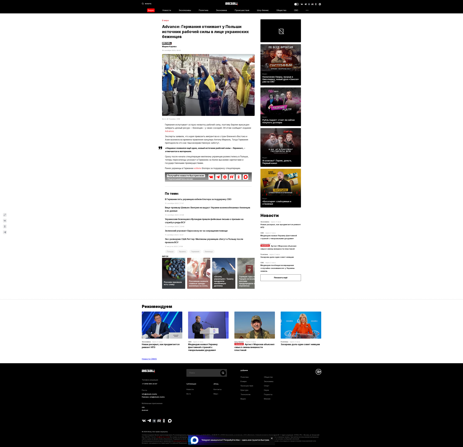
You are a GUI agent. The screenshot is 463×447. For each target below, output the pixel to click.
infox (165, 256)
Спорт (266, 386)
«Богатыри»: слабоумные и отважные (276, 202)
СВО (296, 10)
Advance (169, 131)
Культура (244, 390)
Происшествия (242, 10)
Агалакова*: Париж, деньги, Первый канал (277, 161)
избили (197, 168)
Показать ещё (280, 277)
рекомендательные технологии (185, 441)
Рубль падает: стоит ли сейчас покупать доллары (278, 121)
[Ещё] (307, 10)
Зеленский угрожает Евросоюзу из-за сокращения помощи (196, 231)
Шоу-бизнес (263, 10)
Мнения (267, 399)
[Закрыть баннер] (272, 438)
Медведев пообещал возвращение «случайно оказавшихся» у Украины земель (277, 268)
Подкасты (268, 394)
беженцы (209, 251)
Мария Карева (169, 46)
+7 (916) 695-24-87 (149, 384)
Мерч (216, 394)
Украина (182, 251)
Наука (266, 390)
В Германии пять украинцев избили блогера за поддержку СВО (198, 199)
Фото (188, 394)
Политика (203, 10)
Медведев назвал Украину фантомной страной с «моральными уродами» (203, 347)
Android (145, 410)
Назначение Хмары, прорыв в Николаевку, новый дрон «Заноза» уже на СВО (280, 79)
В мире (165, 20)
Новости (166, 10)
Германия (195, 251)
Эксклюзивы (185, 10)
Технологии (245, 394)
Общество (281, 10)
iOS (143, 407)
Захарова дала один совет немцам (277, 257)
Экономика (221, 10)
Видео (151, 10)
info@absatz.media (149, 394)
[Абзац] (231, 3)
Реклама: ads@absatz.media (153, 397)
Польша (170, 251)
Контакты (217, 389)
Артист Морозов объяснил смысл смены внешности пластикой (254, 347)
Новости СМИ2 (149, 359)
